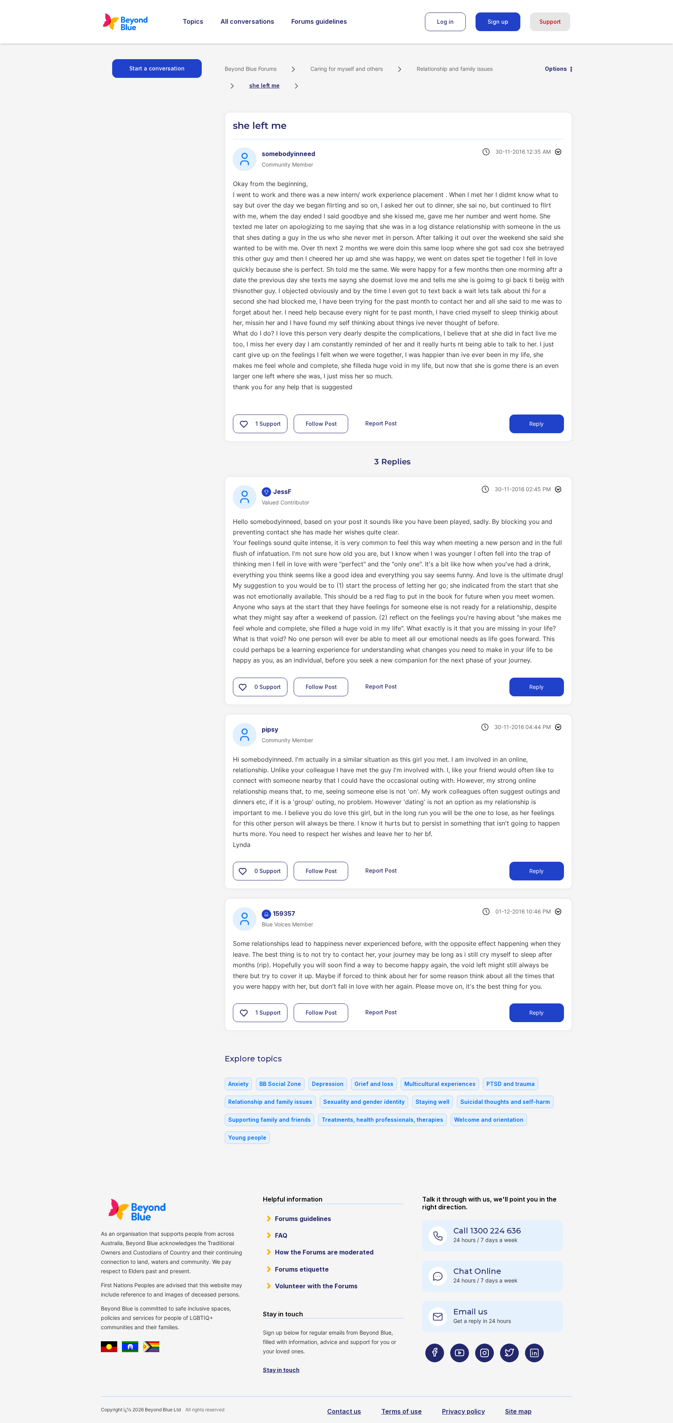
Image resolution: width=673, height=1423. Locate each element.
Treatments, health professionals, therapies (382, 1119)
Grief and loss (373, 1083)
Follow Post (321, 423)
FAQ (281, 1235)
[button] (243, 424)
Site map (518, 1411)
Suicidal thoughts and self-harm (505, 1101)
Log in (445, 21)
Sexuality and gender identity (364, 1101)
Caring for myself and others (346, 68)
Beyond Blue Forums (136, 22)
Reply (536, 423)
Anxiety (238, 1083)
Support (550, 21)
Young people (247, 1137)
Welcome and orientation (488, 1119)
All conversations (247, 21)
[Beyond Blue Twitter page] (509, 1368)
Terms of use (401, 1411)
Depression (328, 1083)
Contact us (344, 1411)
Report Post (381, 423)
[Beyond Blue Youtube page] (459, 1368)
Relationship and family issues (455, 68)
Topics (193, 21)
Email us (470, 1311)
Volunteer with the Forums (316, 1286)
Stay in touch (281, 1370)
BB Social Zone (280, 1083)
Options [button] (556, 68)
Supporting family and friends (269, 1119)
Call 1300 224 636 (487, 1230)
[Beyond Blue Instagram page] (484, 1368)
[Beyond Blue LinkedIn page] (534, 1368)
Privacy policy (463, 1411)
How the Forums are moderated (324, 1252)
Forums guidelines (319, 21)
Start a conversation (157, 68)
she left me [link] (264, 85)
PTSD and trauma (510, 1083)
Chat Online (477, 1271)
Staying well (432, 1101)
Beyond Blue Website (137, 1209)
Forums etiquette (302, 1269)
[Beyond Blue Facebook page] (434, 1368)
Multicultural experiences (440, 1083)
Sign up (498, 21)
